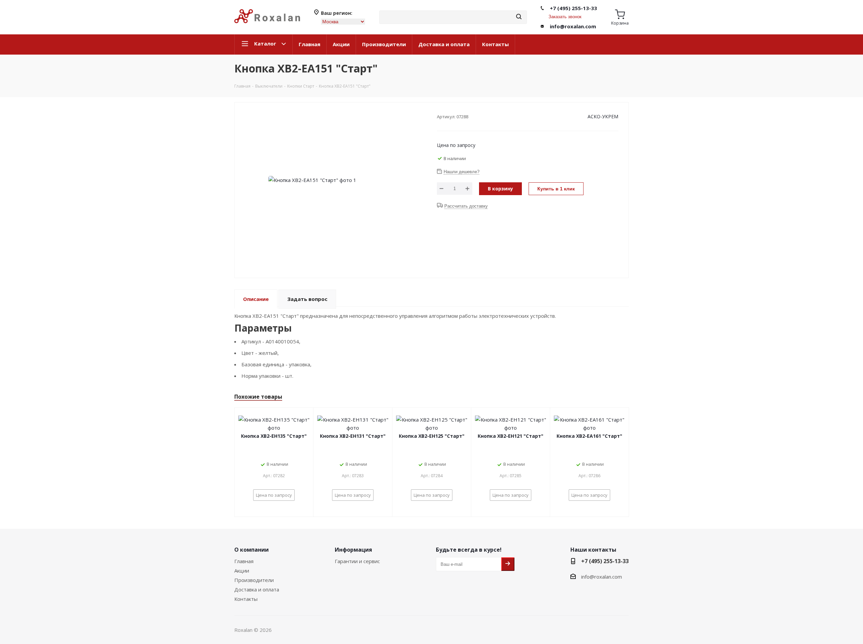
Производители (384, 44)
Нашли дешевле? (461, 171)
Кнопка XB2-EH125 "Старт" (432, 436)
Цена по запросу (456, 145)
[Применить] (519, 17)
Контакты (495, 44)
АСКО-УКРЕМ (603, 116)
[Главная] (267, 26)
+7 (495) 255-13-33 (573, 8)
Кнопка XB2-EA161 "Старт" (589, 436)
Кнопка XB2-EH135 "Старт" (274, 436)
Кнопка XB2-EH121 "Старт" (510, 436)
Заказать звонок (565, 16)
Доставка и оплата (444, 44)
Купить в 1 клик (556, 188)
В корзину (500, 188)
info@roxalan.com (573, 26)
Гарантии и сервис (357, 561)
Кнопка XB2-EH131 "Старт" (353, 436)
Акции (341, 44)
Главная (309, 44)
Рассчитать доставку (466, 206)
